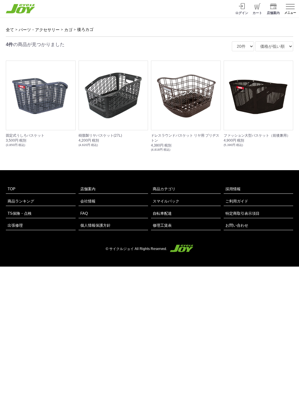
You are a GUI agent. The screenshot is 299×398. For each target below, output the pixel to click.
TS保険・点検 (20, 213)
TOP (11, 189)
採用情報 (233, 189)
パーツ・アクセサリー (39, 29)
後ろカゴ (85, 29)
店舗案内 (87, 189)
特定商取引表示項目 (242, 213)
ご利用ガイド (236, 201)
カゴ (68, 29)
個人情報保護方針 (95, 225)
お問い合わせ (236, 225)
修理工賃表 (162, 225)
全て (10, 29)
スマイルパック (166, 201)
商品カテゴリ (164, 189)
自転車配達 (162, 213)
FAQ (84, 213)
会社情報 (87, 201)
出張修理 (15, 225)
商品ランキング (21, 201)
